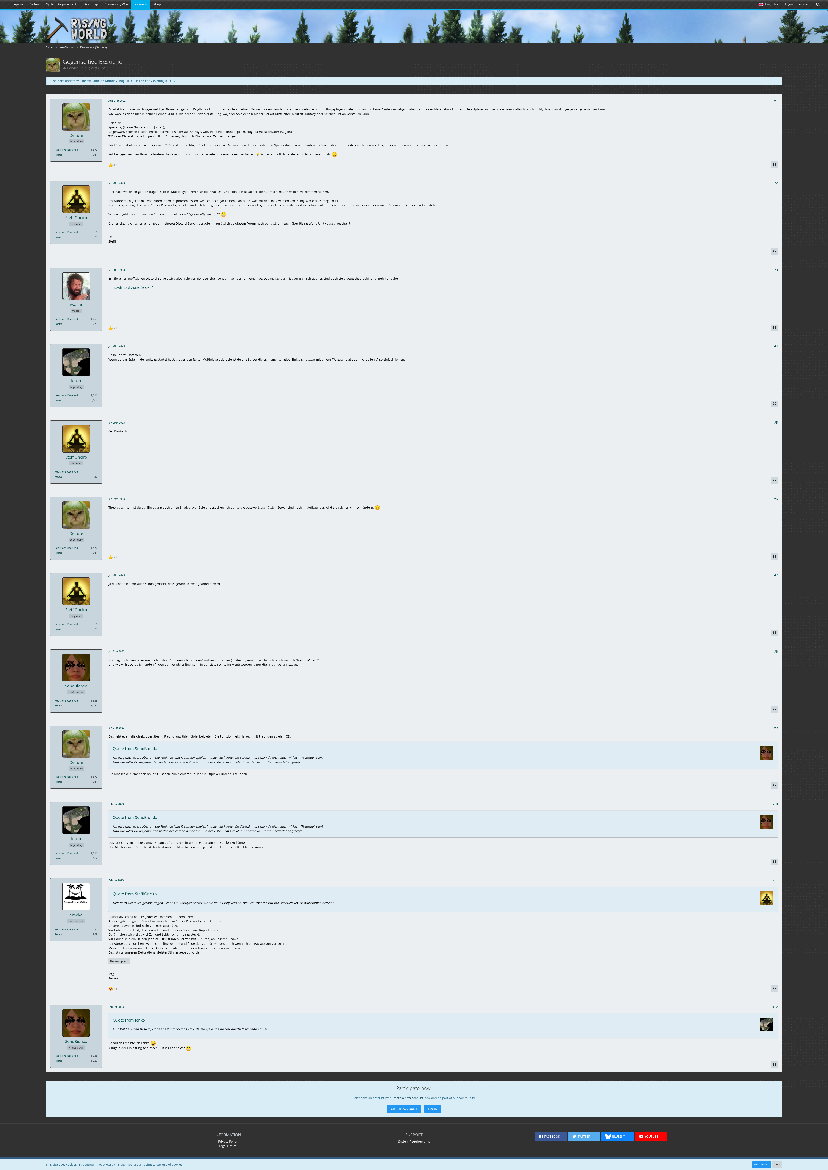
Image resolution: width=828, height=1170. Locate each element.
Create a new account (407, 1098)
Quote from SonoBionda (135, 748)
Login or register (797, 4)
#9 (776, 728)
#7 (776, 575)
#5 (776, 422)
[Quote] (774, 164)
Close (777, 1164)
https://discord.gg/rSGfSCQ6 (128, 287)
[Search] (818, 4)
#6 (776, 499)
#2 (776, 183)
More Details (761, 1164)
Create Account (404, 1109)
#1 (776, 101)
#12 (775, 1007)
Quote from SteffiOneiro (135, 893)
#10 (775, 804)
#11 (775, 880)
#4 (776, 346)
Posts (58, 154)
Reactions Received (66, 149)
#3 (776, 270)
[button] (768, 4)
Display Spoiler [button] (119, 961)
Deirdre (72, 68)
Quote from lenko (129, 1020)
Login (432, 1109)
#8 (776, 651)
